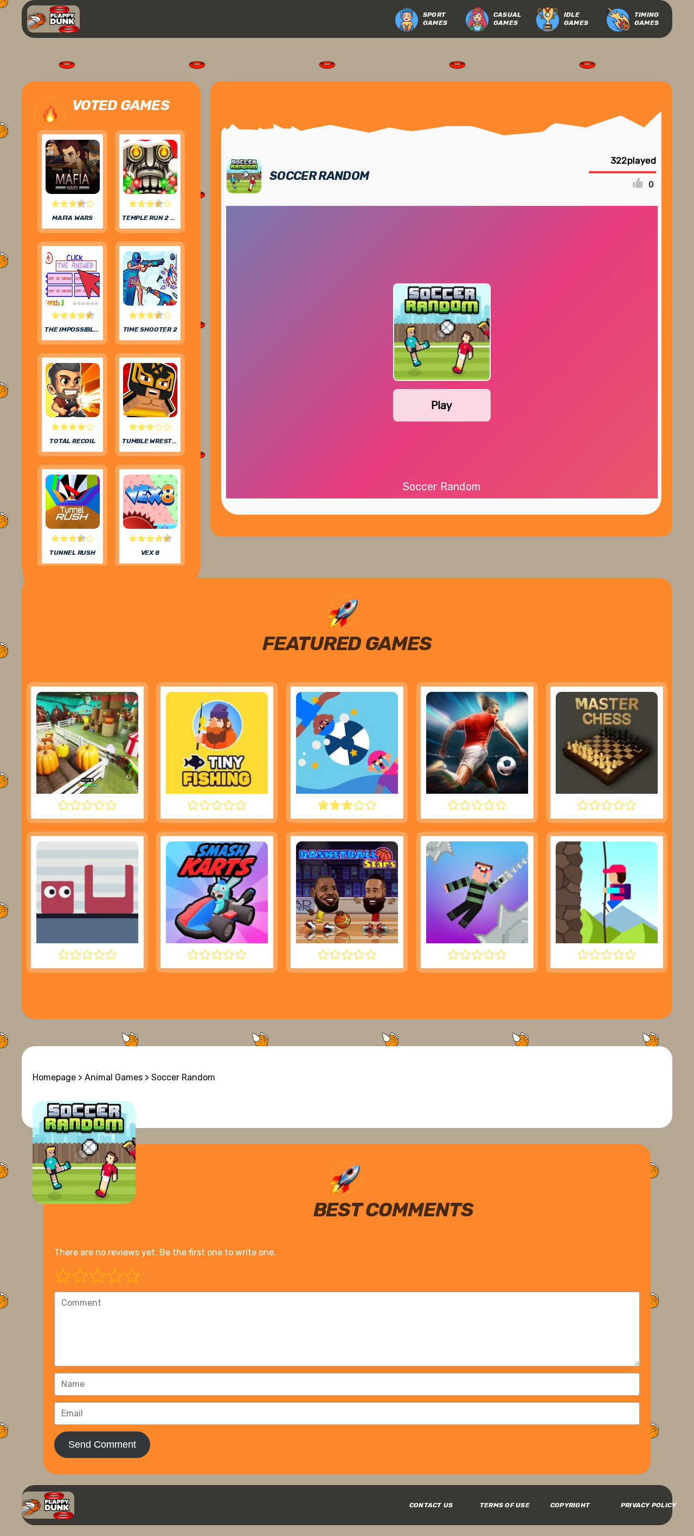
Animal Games (114, 1077)
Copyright (570, 1505)
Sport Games (435, 19)
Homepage (54, 1077)
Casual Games (507, 19)
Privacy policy (648, 1505)
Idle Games (576, 19)
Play (441, 405)
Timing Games (646, 19)
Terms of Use (505, 1505)
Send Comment (102, 1444)
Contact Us (431, 1505)
